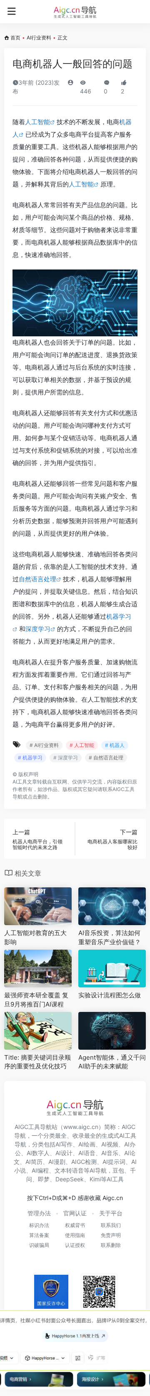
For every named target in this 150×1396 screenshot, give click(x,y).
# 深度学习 (65, 757)
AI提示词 (113, 1161)
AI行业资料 (39, 37)
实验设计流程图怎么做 (109, 995)
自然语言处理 (37, 579)
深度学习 (37, 629)
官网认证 (75, 1213)
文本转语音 (69, 1170)
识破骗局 (39, 1245)
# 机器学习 (30, 757)
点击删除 (38, 797)
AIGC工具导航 (33, 1126)
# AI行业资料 (44, 745)
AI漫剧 (56, 1161)
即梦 (44, 1179)
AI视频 (109, 1144)
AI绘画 (86, 1144)
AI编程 (40, 1170)
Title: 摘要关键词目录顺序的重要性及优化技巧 (37, 1061)
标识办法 (39, 1225)
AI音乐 (109, 1152)
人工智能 (37, 122)
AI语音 (86, 1152)
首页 (15, 37)
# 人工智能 (82, 745)
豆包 (118, 1170)
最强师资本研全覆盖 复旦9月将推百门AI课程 (36, 999)
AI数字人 (38, 1152)
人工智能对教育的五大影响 (35, 937)
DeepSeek (69, 1179)
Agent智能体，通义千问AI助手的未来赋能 (112, 1061)
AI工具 (19, 782)
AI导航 (98, 1170)
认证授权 (75, 1245)
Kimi (95, 1179)
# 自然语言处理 (106, 757)
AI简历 (33, 1161)
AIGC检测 (84, 1161)
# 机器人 (115, 745)
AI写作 (63, 1144)
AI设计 (63, 1152)
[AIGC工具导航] (75, 11)
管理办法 (39, 1213)
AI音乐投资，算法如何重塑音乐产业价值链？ (109, 937)
